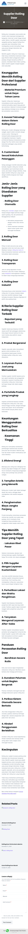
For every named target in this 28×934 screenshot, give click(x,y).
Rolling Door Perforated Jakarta (12, 844)
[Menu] (25, 3)
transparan (8, 273)
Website (5, 896)
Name (5, 885)
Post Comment (7, 922)
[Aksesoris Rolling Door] (14, 814)
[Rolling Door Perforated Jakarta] (14, 835)
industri (24, 291)
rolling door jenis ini (17, 250)
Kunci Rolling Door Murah (10, 865)
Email (4, 890)
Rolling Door (14, 23)
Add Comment (7, 902)
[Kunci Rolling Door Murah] (14, 857)
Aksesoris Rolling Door (9, 823)
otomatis (11, 210)
